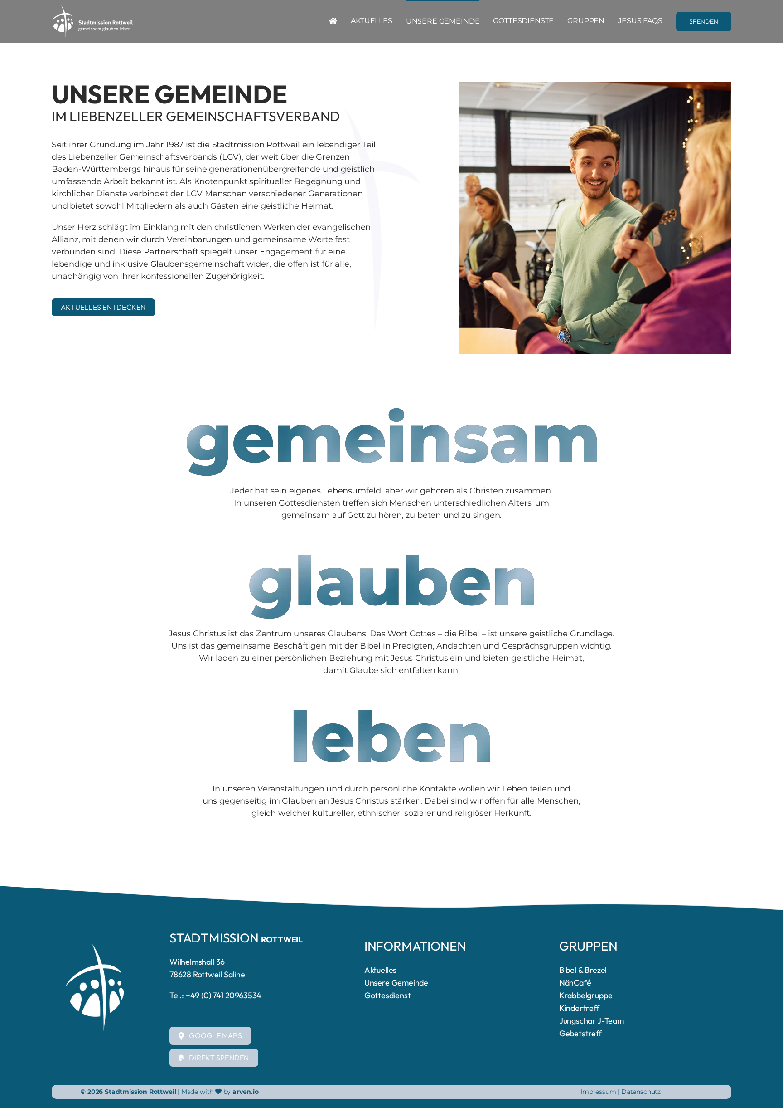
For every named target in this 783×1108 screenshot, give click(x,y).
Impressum (599, 1092)
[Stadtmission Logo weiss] (92, 10)
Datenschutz (641, 1092)
